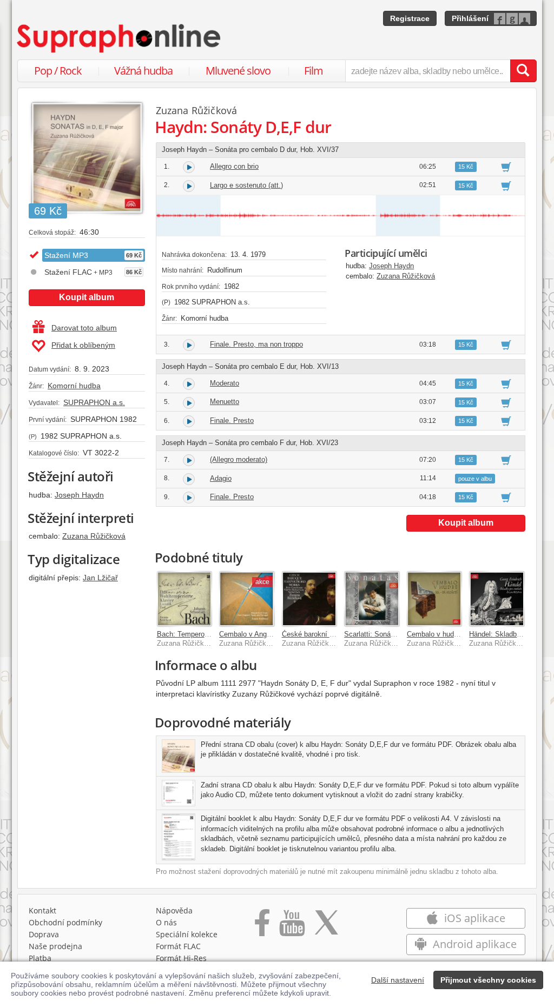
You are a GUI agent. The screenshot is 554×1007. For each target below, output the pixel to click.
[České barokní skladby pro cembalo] (309, 598)
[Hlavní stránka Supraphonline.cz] (119, 38)
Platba (40, 958)
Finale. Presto (232, 420)
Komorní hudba (74, 385)
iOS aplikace (473, 918)
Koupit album (86, 297)
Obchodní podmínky (65, 922)
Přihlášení (470, 18)
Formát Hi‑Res (181, 958)
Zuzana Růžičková (94, 536)
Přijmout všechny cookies (488, 980)
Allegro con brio (234, 166)
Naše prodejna (55, 946)
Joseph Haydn (79, 495)
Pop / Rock (58, 70)
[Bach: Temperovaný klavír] (184, 598)
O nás (166, 922)
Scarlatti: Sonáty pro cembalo (390, 634)
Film (313, 70)
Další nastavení (397, 980)
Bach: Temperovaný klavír (198, 634)
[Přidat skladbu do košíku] (506, 166)
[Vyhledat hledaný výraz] (523, 70)
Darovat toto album (84, 327)
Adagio (221, 478)
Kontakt (42, 910)
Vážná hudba (143, 70)
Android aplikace (473, 944)
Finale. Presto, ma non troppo (256, 344)
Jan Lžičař (100, 577)
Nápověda (174, 910)
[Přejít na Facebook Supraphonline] (262, 926)
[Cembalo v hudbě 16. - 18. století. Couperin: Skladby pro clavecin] (434, 598)
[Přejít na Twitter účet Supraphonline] (326, 926)
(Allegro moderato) (238, 459)
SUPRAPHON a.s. (94, 402)
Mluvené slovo (238, 70)
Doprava (44, 934)
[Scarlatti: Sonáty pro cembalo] (371, 598)
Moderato (224, 383)
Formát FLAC (178, 946)
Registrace (410, 18)
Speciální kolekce (186, 934)
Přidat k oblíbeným (83, 345)
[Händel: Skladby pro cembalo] (496, 598)
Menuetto (224, 402)
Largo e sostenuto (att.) (246, 185)
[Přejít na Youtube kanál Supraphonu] (291, 926)
